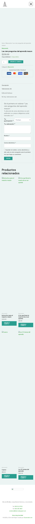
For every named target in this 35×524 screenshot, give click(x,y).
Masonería (9, 43)
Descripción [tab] (5, 85)
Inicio (3, 43)
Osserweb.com (28, 517)
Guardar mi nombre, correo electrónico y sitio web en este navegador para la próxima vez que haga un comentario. (17, 152)
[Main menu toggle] (31, 4)
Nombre (7, 135)
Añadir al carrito (15, 61)
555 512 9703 (18, 506)
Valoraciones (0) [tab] (7, 89)
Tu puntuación (9, 120)
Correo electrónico (10, 143)
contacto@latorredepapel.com (17, 511)
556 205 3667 (18, 508)
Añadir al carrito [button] (7, 323)
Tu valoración (9, 124)
